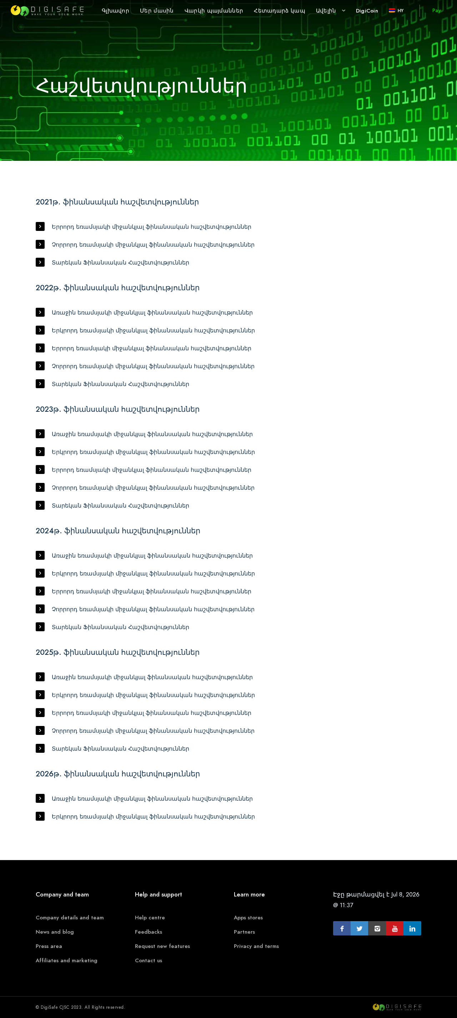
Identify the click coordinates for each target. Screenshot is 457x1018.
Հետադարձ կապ (279, 10)
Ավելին (326, 10)
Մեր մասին (157, 10)
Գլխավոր (115, 10)
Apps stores (248, 917)
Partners (244, 931)
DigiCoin (367, 10)
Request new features (162, 946)
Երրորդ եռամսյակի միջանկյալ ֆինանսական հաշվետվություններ (151, 227)
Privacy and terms (256, 946)
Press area (49, 946)
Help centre (150, 917)
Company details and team (70, 917)
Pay (436, 10)
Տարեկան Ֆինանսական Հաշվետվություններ (120, 263)
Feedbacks (148, 931)
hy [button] (400, 11)
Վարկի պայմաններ (214, 10)
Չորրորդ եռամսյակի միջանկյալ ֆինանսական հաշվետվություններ (153, 245)
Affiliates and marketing (66, 960)
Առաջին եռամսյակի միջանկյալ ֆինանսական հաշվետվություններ (152, 313)
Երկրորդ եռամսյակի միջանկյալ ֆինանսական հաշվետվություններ (153, 331)
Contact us (148, 960)
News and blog (55, 931)
